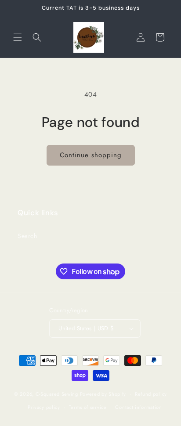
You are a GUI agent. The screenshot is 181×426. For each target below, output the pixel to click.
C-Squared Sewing (57, 393)
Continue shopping (91, 155)
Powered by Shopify (103, 393)
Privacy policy (44, 407)
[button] (17, 37)
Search (27, 235)
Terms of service (88, 407)
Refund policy (151, 393)
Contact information (138, 407)
